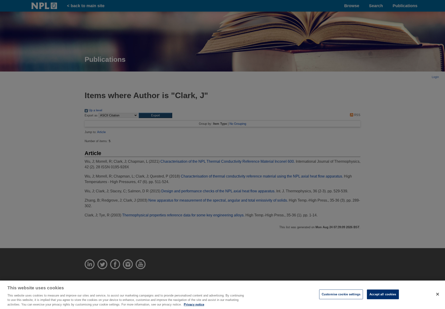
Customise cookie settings (341, 294)
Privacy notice (194, 304)
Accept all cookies (382, 294)
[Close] (437, 294)
